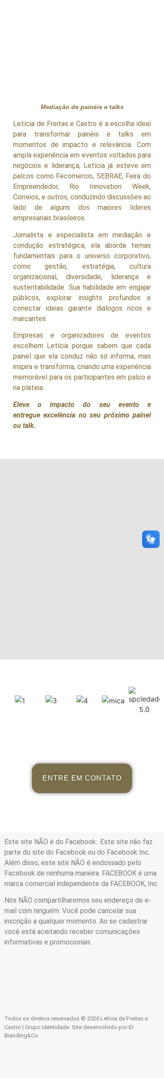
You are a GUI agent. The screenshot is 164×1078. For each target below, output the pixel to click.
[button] (82, 12)
